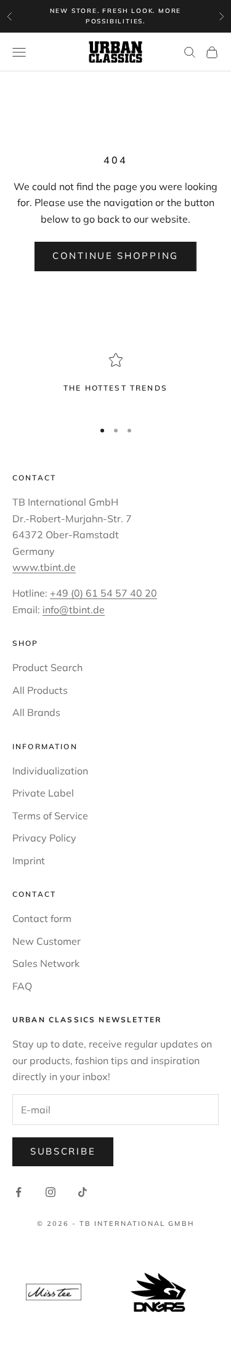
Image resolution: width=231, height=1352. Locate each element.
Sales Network (45, 963)
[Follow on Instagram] (50, 1192)
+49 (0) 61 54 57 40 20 (103, 593)
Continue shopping (115, 255)
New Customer (46, 941)
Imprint (28, 860)
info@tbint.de (74, 609)
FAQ (22, 986)
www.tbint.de (44, 567)
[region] (115, 380)
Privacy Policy (44, 838)
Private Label (43, 793)
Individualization (50, 771)
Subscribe (62, 1151)
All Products (40, 690)
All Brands (36, 712)
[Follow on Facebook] (18, 1192)
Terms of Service (50, 815)
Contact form (41, 918)
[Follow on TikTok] (82, 1192)
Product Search (47, 667)
